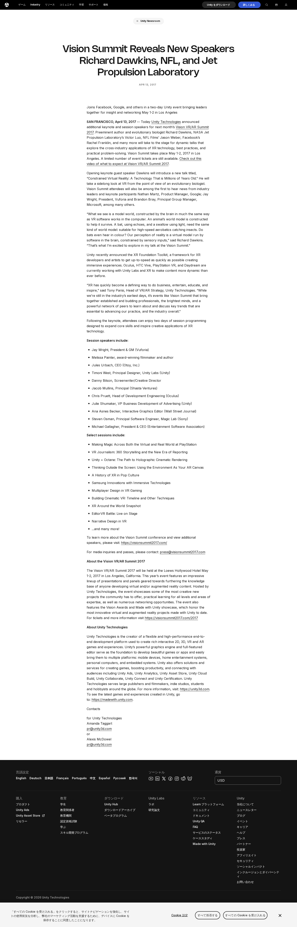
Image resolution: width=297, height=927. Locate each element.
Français (62, 778)
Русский (119, 778)
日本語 (49, 778)
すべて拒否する (208, 915)
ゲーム (22, 5)
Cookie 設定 (179, 915)
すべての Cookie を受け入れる (245, 915)
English (21, 778)
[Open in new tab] (42, 815)
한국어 (133, 778)
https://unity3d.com (194, 689)
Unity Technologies (166, 122)
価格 (105, 5)
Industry (35, 5)
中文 (93, 778)
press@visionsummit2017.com (182, 552)
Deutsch (35, 778)
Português (79, 778)
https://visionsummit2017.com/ (144, 543)
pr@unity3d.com (99, 729)
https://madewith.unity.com (112, 700)
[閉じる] (280, 915)
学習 (81, 5)
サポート (93, 5)
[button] (219, 5)
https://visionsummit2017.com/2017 (171, 618)
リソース (50, 5)
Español (104, 778)
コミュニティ (67, 5)
